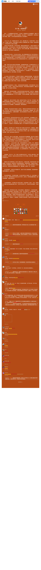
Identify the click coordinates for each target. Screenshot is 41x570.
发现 (13, 1)
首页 (9, 1)
